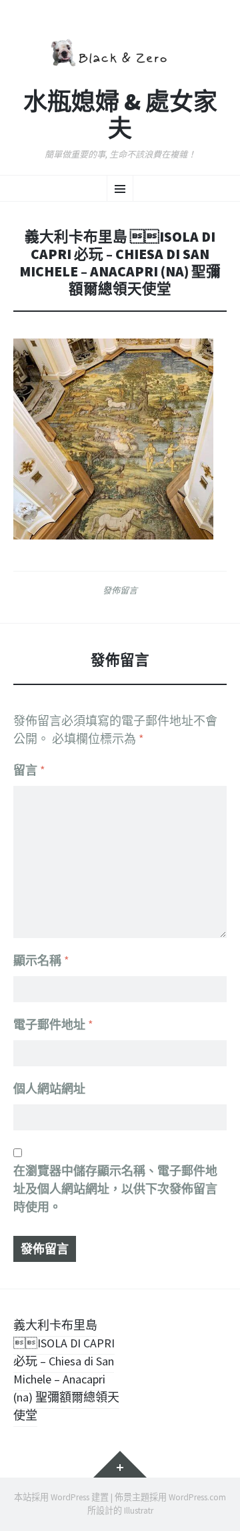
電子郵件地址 (53, 1024)
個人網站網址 (49, 1088)
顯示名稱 (41, 960)
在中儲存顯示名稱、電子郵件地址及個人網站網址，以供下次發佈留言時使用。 (115, 1189)
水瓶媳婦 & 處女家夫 (120, 115)
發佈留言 (120, 590)
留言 (29, 770)
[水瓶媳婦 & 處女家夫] (120, 51)
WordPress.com (197, 1497)
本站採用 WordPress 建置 (61, 1497)
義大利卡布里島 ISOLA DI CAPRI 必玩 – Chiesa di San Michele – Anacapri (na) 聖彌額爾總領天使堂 (66, 1370)
